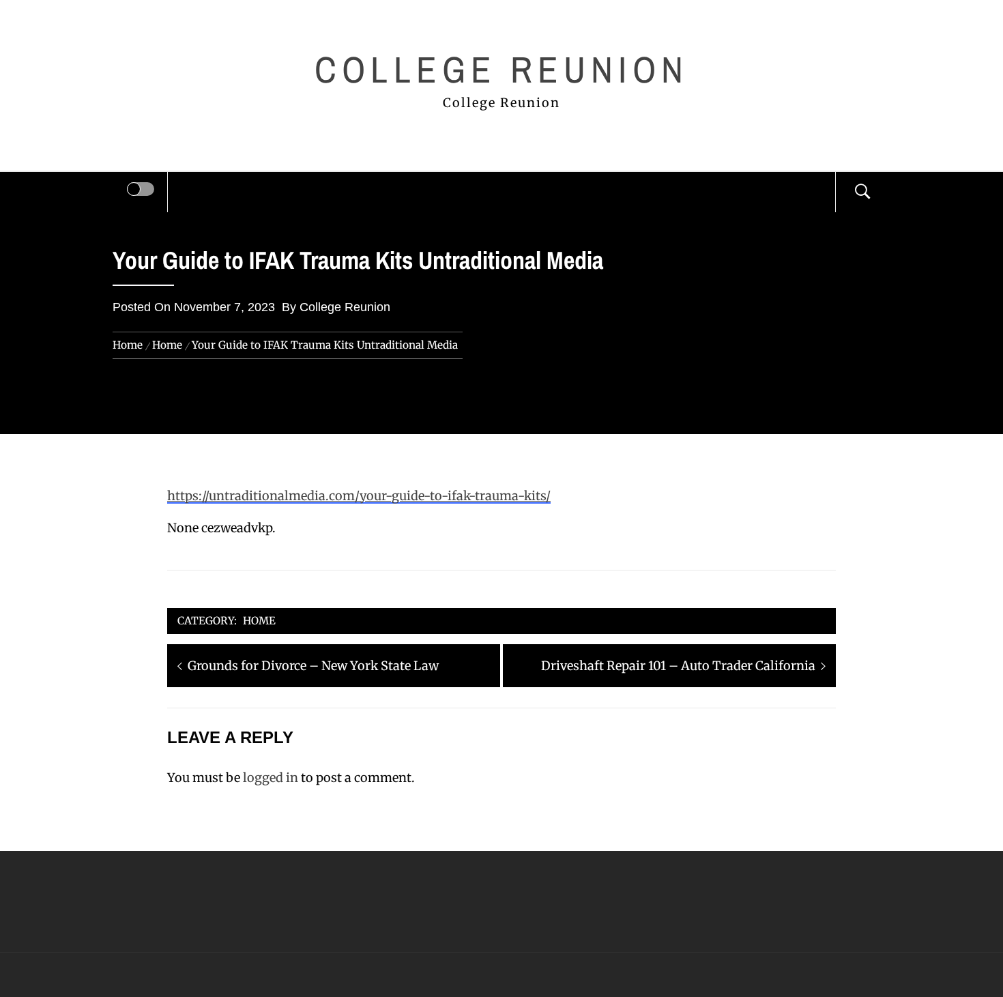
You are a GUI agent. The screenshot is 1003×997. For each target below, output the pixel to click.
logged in (270, 777)
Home (259, 620)
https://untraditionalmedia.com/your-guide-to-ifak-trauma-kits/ (359, 496)
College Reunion (501, 69)
